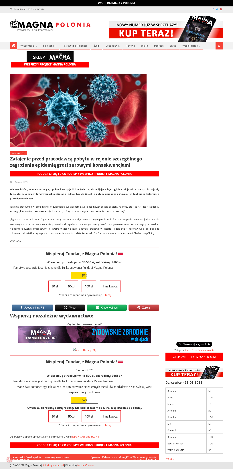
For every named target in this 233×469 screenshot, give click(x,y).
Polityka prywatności (53, 465)
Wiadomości (27, 45)
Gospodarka (113, 45)
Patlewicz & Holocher (75, 45)
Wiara (144, 45)
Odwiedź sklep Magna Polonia (50, 56)
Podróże (159, 45)
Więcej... (169, 458)
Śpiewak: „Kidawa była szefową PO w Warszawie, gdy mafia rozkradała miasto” (123, 457)
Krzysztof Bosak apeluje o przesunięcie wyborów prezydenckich (41, 457)
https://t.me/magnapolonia (199, 350)
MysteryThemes (85, 465)
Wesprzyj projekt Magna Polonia (50, 64)
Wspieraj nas (190, 45)
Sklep (173, 45)
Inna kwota (110, 286)
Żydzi (96, 45)
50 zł (71, 286)
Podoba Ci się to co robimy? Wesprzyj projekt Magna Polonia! (84, 173)
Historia (130, 45)
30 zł (55, 286)
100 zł (89, 286)
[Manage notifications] (9, 459)
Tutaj (107, 295)
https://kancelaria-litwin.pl (85, 436)
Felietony (48, 45)
